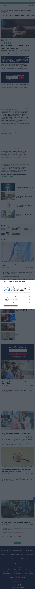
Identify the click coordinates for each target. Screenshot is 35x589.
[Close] (33, 282)
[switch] (29, 296)
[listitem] (17, 294)
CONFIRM (11, 305)
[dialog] (17, 294)
